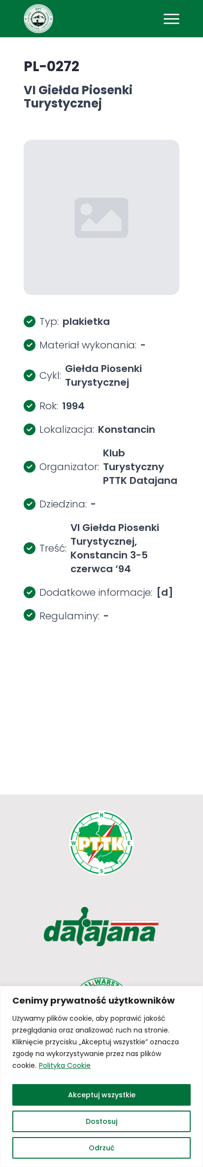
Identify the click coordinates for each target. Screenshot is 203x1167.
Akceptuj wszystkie (101, 1095)
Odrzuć (101, 1148)
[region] (101, 1076)
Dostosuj (101, 1121)
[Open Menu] (171, 19)
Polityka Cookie (65, 1065)
